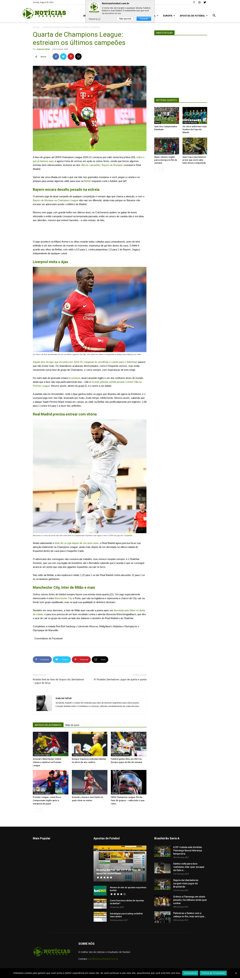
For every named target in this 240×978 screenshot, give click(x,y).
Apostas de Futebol (192, 15)
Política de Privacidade (213, 973)
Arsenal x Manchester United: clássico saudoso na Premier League (47, 762)
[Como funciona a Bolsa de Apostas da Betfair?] (100, 904)
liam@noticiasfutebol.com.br (103, 958)
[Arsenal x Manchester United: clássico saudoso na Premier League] (50, 744)
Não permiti (125, 18)
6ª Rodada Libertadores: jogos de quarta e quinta (120, 679)
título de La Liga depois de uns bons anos (77, 543)
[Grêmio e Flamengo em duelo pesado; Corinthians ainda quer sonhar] (162, 900)
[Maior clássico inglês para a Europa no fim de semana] (166, 145)
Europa (167, 15)
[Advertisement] (89, 231)
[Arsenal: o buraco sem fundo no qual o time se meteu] (89, 782)
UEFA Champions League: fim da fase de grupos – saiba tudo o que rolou (127, 800)
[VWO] (101, 19)
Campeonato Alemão (81, 755)
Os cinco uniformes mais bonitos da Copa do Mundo (195, 129)
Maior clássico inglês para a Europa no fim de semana (165, 160)
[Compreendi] (236, 973)
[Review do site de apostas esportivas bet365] (100, 891)
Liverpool (75, 378)
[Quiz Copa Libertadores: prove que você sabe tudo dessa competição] (195, 145)
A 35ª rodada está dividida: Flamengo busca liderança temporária (187, 850)
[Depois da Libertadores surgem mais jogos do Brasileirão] (162, 884)
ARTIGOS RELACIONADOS (48, 725)
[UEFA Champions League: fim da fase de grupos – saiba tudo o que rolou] (128, 782)
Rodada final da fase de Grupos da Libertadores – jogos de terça (58, 681)
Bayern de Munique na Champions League (55, 200)
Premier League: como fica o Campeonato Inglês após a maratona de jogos (47, 800)
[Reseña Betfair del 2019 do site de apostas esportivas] (120, 863)
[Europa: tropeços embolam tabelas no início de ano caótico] (89, 744)
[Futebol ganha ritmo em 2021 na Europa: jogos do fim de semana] (128, 744)
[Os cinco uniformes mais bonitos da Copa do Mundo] (195, 115)
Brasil (157, 122)
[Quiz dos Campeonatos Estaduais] (166, 115)
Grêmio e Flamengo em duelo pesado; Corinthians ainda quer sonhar (190, 900)
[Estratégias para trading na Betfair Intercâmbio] (100, 917)
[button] (214, 15)
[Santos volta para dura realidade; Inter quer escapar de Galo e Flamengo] (162, 867)
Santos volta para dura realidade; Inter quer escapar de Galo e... (189, 867)
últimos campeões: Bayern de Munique (101, 165)
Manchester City (63, 598)
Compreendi (190, 973)
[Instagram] (199, 2)
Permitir (144, 18)
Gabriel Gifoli (43, 49)
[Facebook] (194, 2)
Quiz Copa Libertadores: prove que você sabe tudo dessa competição (194, 160)
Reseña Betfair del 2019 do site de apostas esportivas (118, 871)
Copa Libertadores (191, 153)
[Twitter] (204, 2)
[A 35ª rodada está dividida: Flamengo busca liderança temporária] (162, 851)
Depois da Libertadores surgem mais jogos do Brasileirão (185, 883)
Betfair (88, 181)
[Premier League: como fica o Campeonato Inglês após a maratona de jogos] (50, 782)
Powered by (93, 19)
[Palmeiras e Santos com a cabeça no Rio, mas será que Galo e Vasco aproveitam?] (162, 917)
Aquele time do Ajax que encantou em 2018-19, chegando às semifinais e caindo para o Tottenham (85, 362)
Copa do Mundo (190, 122)
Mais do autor (72, 725)
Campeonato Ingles (42, 755)
